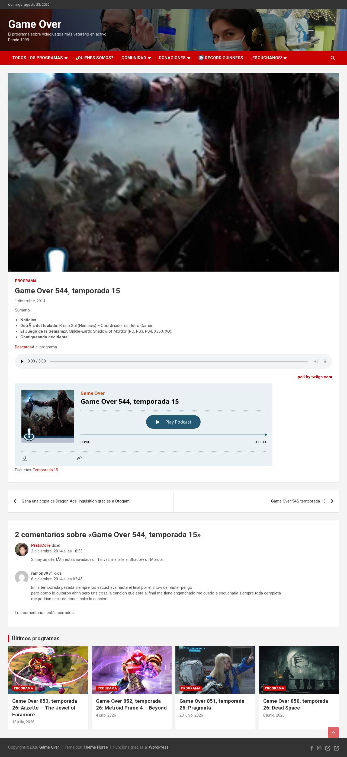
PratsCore (41, 545)
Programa (25, 281)
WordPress (159, 747)
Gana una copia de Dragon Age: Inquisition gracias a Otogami (76, 501)
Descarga (23, 347)
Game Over (35, 24)
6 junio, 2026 (274, 715)
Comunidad (133, 57)
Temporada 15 (45, 470)
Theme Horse (95, 747)
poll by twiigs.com (315, 376)
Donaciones (172, 57)
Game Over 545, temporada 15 (298, 501)
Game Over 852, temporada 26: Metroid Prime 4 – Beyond (131, 704)
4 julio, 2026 (106, 715)
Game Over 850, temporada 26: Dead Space (295, 704)
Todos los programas (37, 57)
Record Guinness (223, 57)
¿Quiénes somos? (94, 57)
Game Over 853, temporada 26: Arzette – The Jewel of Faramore (44, 707)
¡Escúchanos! (266, 57)
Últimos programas (36, 638)
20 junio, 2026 (191, 715)
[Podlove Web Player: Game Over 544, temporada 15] (173, 424)
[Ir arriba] (333, 732)
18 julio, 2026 (23, 722)
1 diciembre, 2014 (30, 301)
